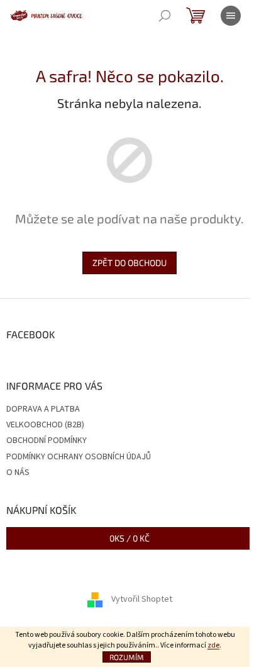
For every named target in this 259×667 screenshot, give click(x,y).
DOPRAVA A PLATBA (43, 409)
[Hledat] (164, 15)
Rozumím (126, 657)
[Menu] (230, 15)
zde (213, 645)
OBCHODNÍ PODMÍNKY (46, 440)
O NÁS (18, 472)
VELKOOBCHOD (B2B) (45, 425)
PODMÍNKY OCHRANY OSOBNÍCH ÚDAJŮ (78, 457)
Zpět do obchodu (129, 262)
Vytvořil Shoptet (141, 600)
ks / (129, 538)
